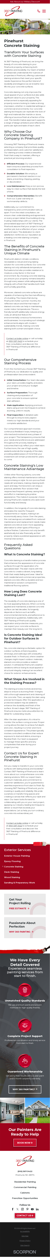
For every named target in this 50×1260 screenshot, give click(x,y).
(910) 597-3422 (15, 341)
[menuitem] (25, 855)
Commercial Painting (25, 1187)
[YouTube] (32, 1209)
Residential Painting (25, 1181)
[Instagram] (22, 1209)
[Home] (13, 11)
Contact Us (24, 1215)
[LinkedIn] (37, 1209)
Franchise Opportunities (25, 1198)
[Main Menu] (44, 11)
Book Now (23, 1143)
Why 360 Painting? (24, 1089)
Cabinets (25, 1192)
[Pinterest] (27, 1209)
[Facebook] (12, 1209)
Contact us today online (17, 338)
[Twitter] (17, 1209)
